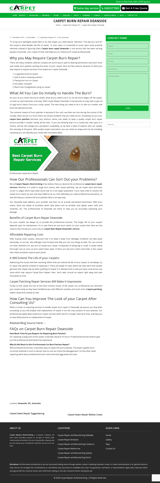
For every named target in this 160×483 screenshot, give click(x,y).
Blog (122, 15)
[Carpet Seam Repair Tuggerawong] (75, 411)
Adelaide (66, 15)
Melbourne (33, 15)
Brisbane (45, 15)
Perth (76, 15)
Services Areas (110, 15)
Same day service (87, 8)
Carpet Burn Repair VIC (71, 25)
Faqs (108, 444)
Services (22, 15)
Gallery (109, 439)
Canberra (86, 15)
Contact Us (132, 15)
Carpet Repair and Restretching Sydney (75, 453)
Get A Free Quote (136, 8)
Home (15, 15)
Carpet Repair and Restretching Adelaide (75, 435)
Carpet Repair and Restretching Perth (74, 457)
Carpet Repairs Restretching (21, 435)
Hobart (97, 15)
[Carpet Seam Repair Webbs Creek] (56, 414)
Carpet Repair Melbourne (69, 448)
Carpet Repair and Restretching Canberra (76, 444)
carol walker (31, 37)
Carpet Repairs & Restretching (74, 478)
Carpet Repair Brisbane (68, 439)
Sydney (56, 15)
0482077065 (111, 8)
